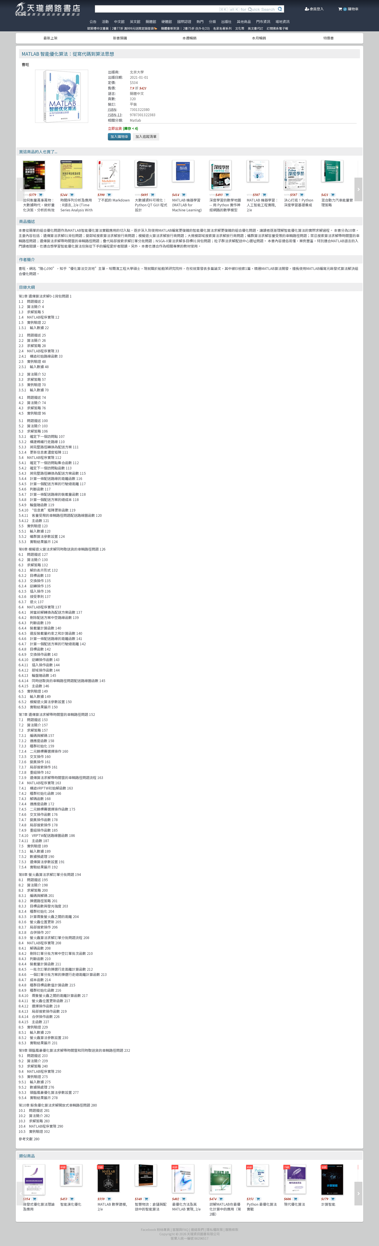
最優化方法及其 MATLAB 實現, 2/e (186, 1206)
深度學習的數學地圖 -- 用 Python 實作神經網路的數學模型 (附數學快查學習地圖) (225, 209)
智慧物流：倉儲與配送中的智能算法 (150, 1206)
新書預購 (120, 38)
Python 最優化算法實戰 (262, 1206)
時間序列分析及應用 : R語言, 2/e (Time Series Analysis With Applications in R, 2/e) (76, 209)
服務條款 (231, 1229)
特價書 (328, 38)
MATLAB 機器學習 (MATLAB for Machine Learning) (187, 204)
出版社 (226, 21)
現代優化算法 (294, 1204)
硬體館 (166, 21)
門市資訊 (263, 21)
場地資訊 (282, 21)
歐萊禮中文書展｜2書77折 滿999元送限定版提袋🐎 (122, 28)
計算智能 (328, 1204)
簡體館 (151, 21)
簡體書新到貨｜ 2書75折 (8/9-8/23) (185, 28)
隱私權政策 (214, 1229)
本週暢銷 (189, 38)
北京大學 (137, 72)
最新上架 (50, 38)
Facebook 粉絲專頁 (155, 1229)
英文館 (135, 21)
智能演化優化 (70, 1204)
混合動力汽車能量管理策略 (337, 202)
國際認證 (184, 21)
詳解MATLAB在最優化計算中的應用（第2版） (225, 1209)
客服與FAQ (180, 1229)
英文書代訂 (255, 28)
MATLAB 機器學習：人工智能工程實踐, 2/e (263, 204)
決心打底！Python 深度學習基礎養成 (298, 202)
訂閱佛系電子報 (277, 28)
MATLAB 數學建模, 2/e (112, 1206)
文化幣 (239, 28)
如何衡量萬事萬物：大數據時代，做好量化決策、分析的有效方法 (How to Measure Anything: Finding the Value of (39, 212)
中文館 (119, 21)
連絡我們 (197, 1229)
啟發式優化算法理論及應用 (39, 1206)
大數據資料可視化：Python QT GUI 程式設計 (151, 204)
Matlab (135, 120)
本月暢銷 (259, 38)
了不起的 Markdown (114, 200)
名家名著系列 (222, 28)
